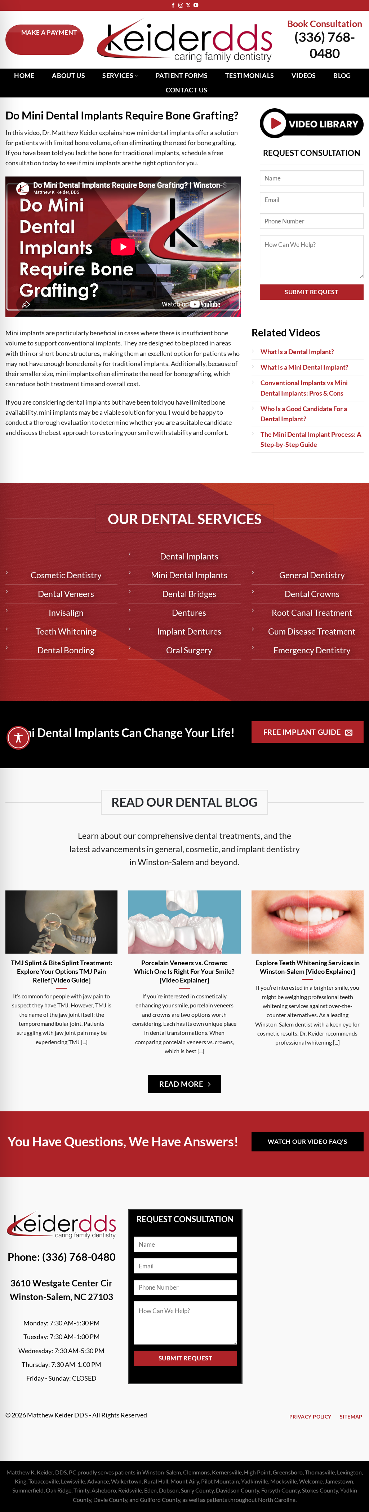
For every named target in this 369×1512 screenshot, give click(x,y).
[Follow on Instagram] (180, 5)
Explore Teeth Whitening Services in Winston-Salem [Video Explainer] (307, 967)
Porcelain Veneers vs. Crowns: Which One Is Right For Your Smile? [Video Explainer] (184, 971)
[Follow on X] (188, 5)
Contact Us (187, 90)
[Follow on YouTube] (196, 5)
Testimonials (249, 75)
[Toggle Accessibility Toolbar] (18, 738)
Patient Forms (182, 75)
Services (117, 75)
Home (24, 75)
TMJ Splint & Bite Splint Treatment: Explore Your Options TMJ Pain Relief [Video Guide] (61, 971)
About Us (68, 75)
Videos (304, 75)
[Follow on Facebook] (173, 5)
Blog (342, 75)
